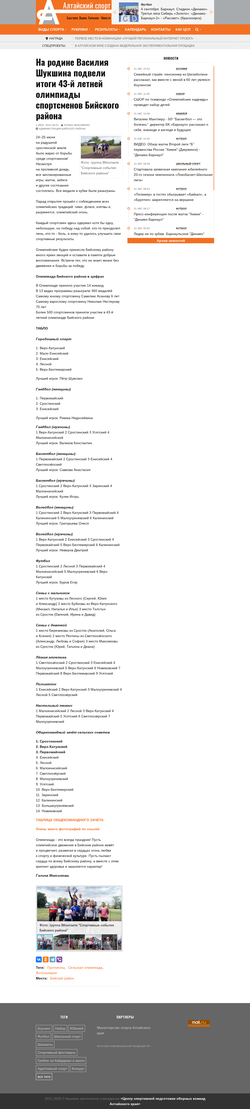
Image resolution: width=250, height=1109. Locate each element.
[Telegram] (52, 959)
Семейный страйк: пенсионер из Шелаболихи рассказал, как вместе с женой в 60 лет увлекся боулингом (172, 79)
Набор (60, 1028)
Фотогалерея (46, 973)
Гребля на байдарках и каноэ (61, 1060)
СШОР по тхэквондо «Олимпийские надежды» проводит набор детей (171, 102)
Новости (171, 58)
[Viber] (59, 959)
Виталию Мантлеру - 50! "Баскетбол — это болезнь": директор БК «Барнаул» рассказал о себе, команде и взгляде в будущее (171, 124)
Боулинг (44, 1028)
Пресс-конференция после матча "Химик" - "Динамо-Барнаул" (168, 216)
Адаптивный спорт (52, 1069)
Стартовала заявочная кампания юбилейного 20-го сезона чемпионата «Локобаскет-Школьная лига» (173, 174)
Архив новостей (171, 241)
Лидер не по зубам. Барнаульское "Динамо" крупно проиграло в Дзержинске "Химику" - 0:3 (171, 236)
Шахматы (45, 1044)
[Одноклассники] (46, 959)
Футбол (43, 1036)
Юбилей (76, 1028)
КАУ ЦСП (183, 29)
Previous (114, 12)
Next (211, 12)
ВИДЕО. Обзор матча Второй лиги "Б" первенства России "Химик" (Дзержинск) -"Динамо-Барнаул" (167, 149)
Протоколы (56, 967)
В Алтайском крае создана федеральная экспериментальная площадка (135, 45)
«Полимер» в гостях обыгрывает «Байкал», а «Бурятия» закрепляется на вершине (170, 197)
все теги (44, 1077)
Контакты (161, 29)
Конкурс (78, 1069)
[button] (117, 891)
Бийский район (62, 978)
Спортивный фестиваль (57, 1052)
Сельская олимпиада (85, 967)
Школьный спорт (67, 1036)
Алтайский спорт (87, 5)
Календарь (135, 29)
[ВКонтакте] (39, 959)
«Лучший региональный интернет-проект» (134, 38)
